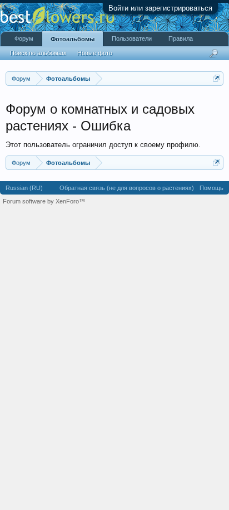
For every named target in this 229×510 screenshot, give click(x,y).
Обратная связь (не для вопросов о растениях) (126, 187)
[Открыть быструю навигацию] (216, 78)
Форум (23, 38)
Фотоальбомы (72, 39)
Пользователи (132, 38)
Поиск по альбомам (38, 53)
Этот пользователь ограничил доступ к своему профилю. (103, 144)
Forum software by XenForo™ (44, 201)
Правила (180, 38)
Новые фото (94, 53)
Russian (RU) (24, 187)
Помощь (211, 187)
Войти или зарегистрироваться (160, 8)
